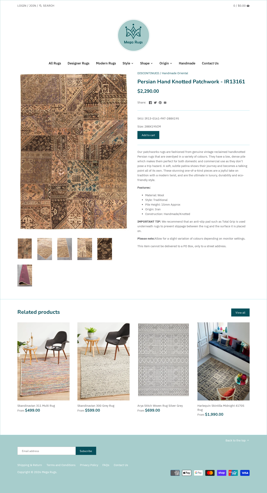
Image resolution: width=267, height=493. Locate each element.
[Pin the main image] (160, 102)
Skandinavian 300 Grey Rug (95, 405)
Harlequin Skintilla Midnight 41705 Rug (220, 408)
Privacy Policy (89, 465)
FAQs (105, 465)
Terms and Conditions (61, 465)
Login (21, 5)
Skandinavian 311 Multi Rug (36, 405)
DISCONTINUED (148, 73)
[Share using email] (165, 102)
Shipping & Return (29, 465)
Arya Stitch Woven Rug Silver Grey (160, 405)
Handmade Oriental (175, 73)
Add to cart (148, 135)
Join (32, 5)
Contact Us (121, 465)
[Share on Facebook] (150, 102)
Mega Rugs (49, 472)
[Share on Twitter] (155, 102)
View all (240, 312)
